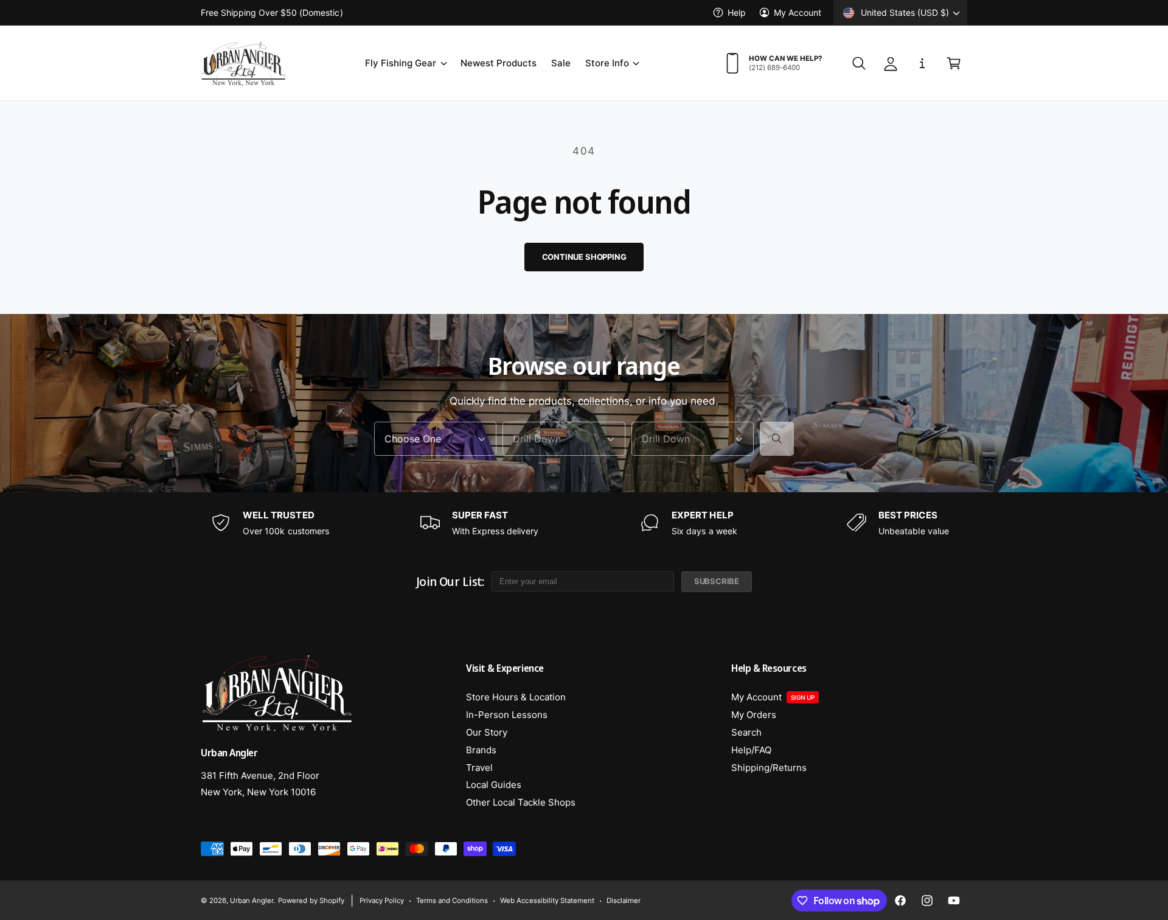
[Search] (777, 439)
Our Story (486, 732)
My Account (797, 12)
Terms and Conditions (452, 900)
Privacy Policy (382, 900)
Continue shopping (584, 257)
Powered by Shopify (311, 900)
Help (737, 12)
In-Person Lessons (507, 714)
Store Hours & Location (516, 697)
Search (746, 732)
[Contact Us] (922, 63)
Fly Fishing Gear (400, 63)
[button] (405, 63)
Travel (479, 767)
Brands (481, 750)
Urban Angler (251, 900)
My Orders (753, 714)
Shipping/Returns (769, 767)
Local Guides (493, 784)
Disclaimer (624, 900)
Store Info (607, 63)
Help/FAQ (751, 750)
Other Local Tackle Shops (520, 802)
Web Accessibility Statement (547, 900)
